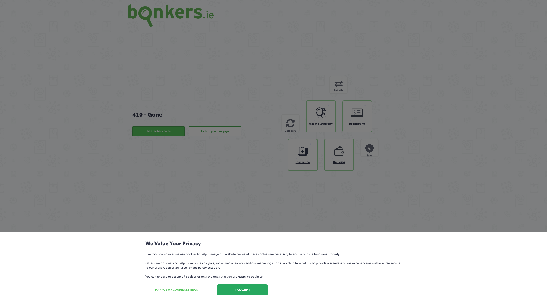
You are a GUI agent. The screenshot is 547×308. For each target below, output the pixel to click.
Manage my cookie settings (176, 290)
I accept (242, 290)
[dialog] (273, 154)
